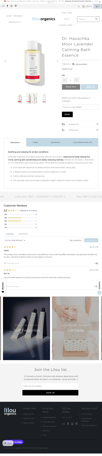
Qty (63, 75)
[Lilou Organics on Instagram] (11, 6)
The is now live (73, 2)
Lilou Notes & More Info (82, 142)
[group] (26, 328)
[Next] (58, 61)
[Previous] (6, 61)
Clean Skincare (48, 422)
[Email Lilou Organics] (3, 6)
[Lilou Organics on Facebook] (7, 6)
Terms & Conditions (89, 425)
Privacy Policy (86, 414)
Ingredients (55, 142)
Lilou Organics (15, 448)
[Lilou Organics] (44, 19)
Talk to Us (46, 431)
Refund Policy (28, 423)
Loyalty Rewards (49, 417)
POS (24, 448)
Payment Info (28, 418)
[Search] (96, 19)
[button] (19, 16)
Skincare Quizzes (49, 426)
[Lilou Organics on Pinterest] (15, 6)
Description (15, 142)
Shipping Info (28, 414)
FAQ (44, 435)
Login (88, 6)
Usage (35, 142)
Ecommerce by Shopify (38, 448)
